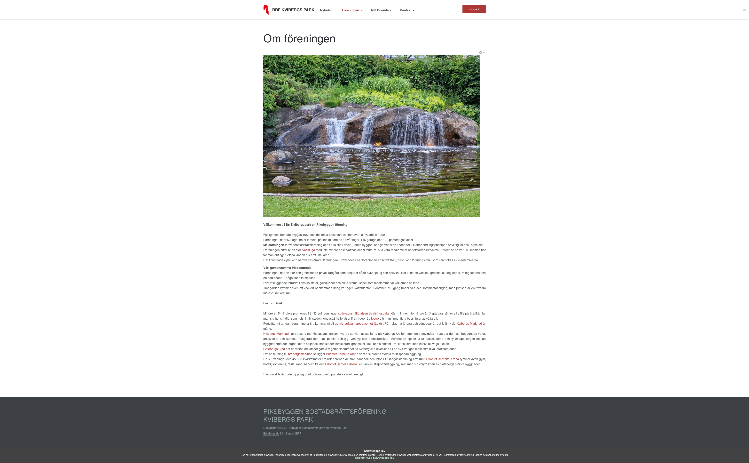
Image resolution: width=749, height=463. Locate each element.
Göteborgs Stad (274, 349)
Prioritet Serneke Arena (342, 354)
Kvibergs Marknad (469, 323)
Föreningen (351, 10)
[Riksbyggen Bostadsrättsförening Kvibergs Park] (290, 10)
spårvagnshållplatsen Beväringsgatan (364, 313)
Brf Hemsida (271, 433)
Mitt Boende (380, 10)
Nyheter (326, 10)
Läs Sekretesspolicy (380, 457)
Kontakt (405, 10)
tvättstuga (308, 250)
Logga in (474, 9)
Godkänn (361, 457)
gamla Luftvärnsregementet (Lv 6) (358, 323)
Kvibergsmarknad (300, 354)
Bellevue (373, 318)
